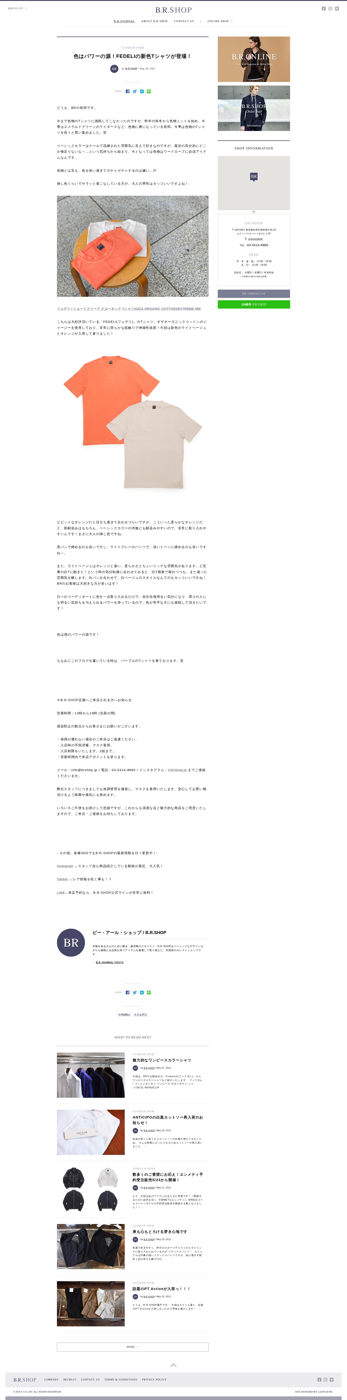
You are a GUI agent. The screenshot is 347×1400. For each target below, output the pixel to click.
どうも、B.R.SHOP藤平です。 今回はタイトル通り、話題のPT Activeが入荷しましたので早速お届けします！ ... (168, 1307)
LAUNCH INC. (326, 1391)
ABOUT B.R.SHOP (154, 21)
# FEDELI (124, 1014)
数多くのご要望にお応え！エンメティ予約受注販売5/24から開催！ (168, 1177)
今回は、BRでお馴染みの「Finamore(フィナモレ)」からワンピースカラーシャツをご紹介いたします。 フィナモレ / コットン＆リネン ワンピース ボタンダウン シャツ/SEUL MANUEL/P (168, 1082)
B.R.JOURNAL (124, 21)
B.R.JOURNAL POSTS (110, 962)
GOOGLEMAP (255, 239)
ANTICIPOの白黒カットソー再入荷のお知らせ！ (168, 1120)
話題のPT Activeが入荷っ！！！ (162, 1289)
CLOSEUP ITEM (143, 1054)
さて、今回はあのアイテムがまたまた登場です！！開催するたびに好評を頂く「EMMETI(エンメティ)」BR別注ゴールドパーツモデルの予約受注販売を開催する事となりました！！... (168, 1202)
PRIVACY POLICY (154, 1379)
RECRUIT (69, 1379)
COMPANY (51, 1379)
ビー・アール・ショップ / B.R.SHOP (129, 932)
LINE (61, 892)
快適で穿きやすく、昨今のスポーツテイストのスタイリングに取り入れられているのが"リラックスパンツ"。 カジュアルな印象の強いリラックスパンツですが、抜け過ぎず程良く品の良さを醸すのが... (168, 1253)
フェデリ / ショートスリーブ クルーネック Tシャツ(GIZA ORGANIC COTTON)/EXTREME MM (129, 309)
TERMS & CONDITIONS (121, 1379)
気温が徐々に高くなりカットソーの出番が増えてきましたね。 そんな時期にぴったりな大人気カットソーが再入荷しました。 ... (168, 1143)
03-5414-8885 (257, 245)
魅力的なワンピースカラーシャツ (162, 1060)
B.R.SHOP (131, 68)
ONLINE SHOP (219, 21)
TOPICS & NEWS (144, 1168)
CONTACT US (184, 21)
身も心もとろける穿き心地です (160, 1232)
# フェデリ (140, 1014)
